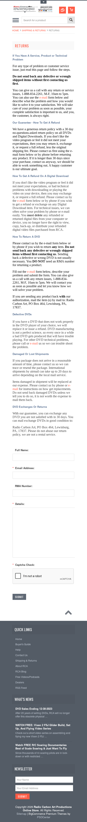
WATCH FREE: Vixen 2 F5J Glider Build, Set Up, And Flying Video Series (42, 726)
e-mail (43, 97)
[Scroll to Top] (69, 613)
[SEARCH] (71, 20)
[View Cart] (71, 10)
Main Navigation (15, 20)
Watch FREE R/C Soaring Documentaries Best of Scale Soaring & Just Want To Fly (41, 746)
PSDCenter (43, 817)
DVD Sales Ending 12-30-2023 (33, 709)
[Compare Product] (62, 10)
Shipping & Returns (34, 30)
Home (15, 30)
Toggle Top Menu (43, 2)
